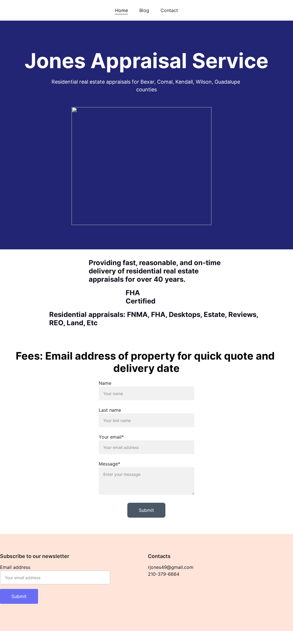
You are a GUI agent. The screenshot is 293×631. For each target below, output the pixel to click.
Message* (109, 464)
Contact (169, 10)
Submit (146, 510)
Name (105, 383)
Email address (15, 567)
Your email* (111, 437)
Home (121, 10)
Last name (110, 410)
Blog (144, 10)
